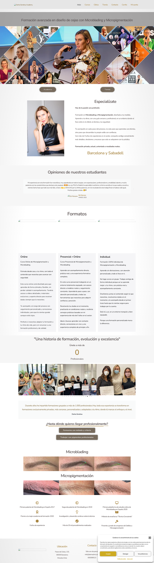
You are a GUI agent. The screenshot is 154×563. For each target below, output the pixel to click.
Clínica (96, 4)
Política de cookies (121, 559)
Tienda (105, 4)
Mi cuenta (134, 4)
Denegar (125, 554)
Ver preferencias (143, 554)
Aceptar (108, 554)
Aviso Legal (130, 559)
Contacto (114, 4)
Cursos (87, 4)
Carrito (124, 4)
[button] (150, 538)
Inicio (79, 4)
